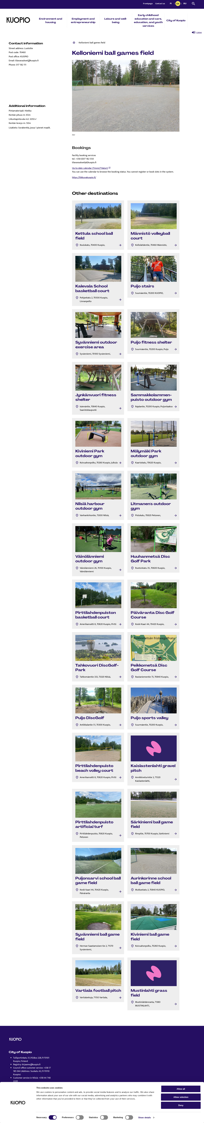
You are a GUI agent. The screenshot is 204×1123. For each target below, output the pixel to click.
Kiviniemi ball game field (150, 936)
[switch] (80, 1117)
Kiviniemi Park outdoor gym (89, 453)
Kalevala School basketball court (92, 288)
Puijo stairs (142, 286)
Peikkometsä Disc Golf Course (149, 667)
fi (171, 4)
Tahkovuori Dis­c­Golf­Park (97, 667)
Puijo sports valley (149, 717)
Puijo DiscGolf (89, 717)
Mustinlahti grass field (149, 993)
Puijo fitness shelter (151, 342)
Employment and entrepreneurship (83, 20)
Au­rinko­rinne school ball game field (151, 880)
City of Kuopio (175, 20)
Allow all (181, 1089)
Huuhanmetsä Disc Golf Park (150, 559)
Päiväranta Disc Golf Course (152, 615)
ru (185, 4)
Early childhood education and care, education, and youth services (148, 20)
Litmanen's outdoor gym (151, 506)
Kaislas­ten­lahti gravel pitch (153, 768)
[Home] (74, 43)
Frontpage (148, 3)
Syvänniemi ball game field (97, 936)
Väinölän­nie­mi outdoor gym (89, 559)
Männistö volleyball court (150, 236)
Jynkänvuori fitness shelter (95, 397)
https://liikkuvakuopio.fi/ (84, 177)
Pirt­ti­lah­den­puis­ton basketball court (95, 615)
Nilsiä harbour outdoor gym (89, 506)
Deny (180, 1105)
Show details (144, 1117)
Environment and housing (50, 20)
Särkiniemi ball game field (152, 824)
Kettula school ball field (94, 236)
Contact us (160, 3)
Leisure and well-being (115, 20)
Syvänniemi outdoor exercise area (96, 344)
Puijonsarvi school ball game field (98, 880)
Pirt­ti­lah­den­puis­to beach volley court (94, 768)
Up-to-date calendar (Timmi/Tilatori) (90, 168)
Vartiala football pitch (98, 990)
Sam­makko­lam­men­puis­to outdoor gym (151, 397)
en (178, 4)
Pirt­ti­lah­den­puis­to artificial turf (94, 824)
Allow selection (180, 1097)
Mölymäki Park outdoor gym (146, 453)
